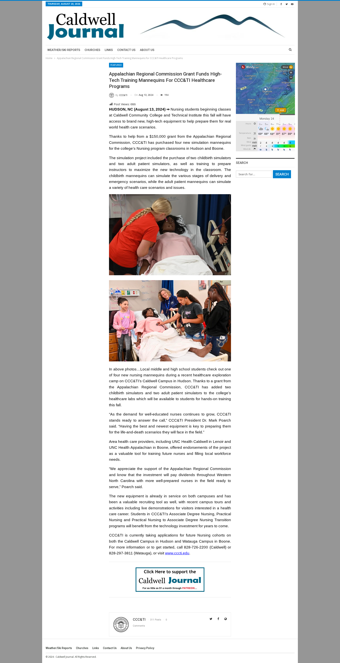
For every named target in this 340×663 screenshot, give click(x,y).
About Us (147, 50)
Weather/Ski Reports (63, 50)
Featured (116, 65)
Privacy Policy (145, 648)
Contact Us (126, 50)
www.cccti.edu (177, 553)
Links (109, 50)
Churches (92, 50)
